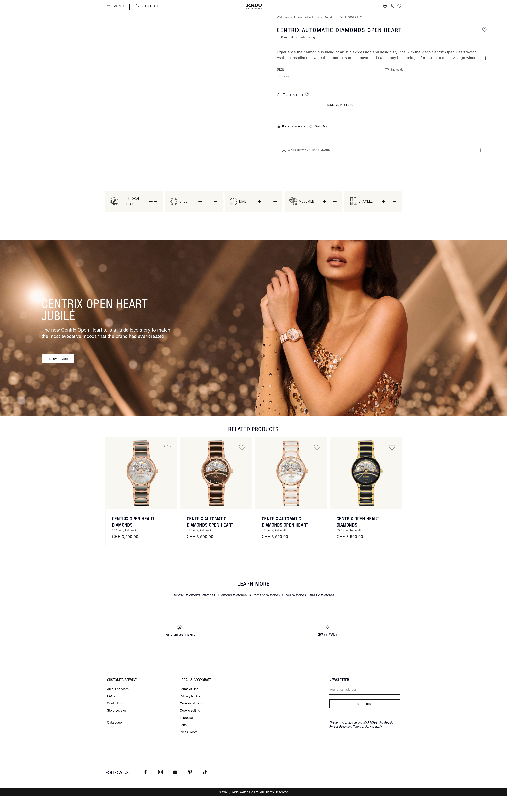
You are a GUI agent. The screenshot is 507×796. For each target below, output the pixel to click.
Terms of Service (363, 726)
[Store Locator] (385, 6)
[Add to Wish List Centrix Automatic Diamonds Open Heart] (242, 447)
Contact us (114, 703)
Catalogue (114, 722)
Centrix (329, 17)
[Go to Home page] (254, 6)
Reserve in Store (340, 104)
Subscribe (365, 704)
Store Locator (116, 710)
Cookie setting (190, 710)
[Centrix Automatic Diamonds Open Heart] (216, 473)
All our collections (306, 17)
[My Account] (392, 6)
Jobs (183, 724)
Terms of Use (189, 689)
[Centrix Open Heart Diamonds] (141, 473)
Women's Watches (200, 594)
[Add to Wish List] (485, 29)
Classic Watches (321, 594)
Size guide (396, 69)
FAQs (111, 696)
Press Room (188, 732)
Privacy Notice (190, 696)
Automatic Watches (264, 594)
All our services (118, 689)
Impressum (187, 717)
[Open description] (485, 58)
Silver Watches (294, 594)
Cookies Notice (191, 703)
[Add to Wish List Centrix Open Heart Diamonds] (167, 447)
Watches (283, 17)
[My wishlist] (399, 6)
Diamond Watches (232, 594)
